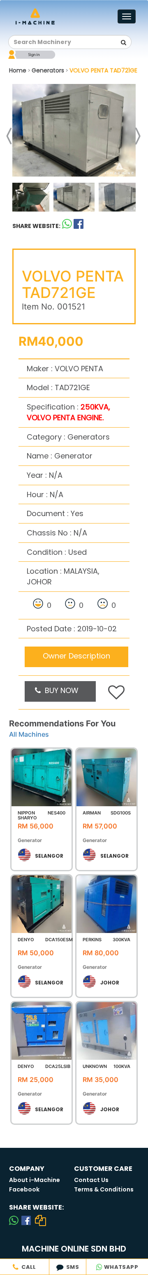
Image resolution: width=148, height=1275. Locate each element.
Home (17, 70)
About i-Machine (34, 1180)
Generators (48, 70)
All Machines (29, 734)
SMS (71, 1267)
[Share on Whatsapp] (67, 225)
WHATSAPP (120, 1267)
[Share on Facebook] (26, 1220)
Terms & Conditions (104, 1189)
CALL (27, 1267)
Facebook (24, 1189)
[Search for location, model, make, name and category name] (123, 42)
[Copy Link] (41, 1220)
